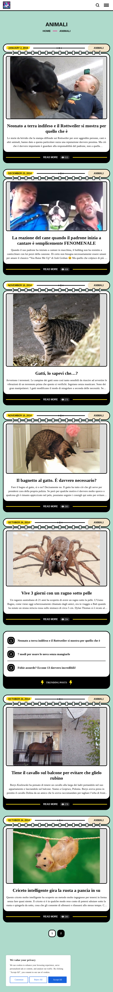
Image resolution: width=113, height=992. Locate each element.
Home (47, 30)
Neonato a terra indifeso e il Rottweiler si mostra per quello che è (59, 640)
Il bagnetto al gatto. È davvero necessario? (56, 480)
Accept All (57, 980)
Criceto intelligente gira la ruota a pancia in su (56, 890)
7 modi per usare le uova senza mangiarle (44, 654)
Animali (99, 48)
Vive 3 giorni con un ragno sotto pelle (56, 593)
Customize (19, 980)
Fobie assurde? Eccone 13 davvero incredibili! (47, 667)
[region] (38, 970)
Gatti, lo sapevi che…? (56, 373)
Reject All (38, 980)
